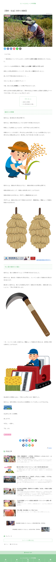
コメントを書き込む (28, 540)
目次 (26, 99)
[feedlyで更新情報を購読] (29, 445)
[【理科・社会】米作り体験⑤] (11, 49)
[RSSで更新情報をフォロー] (32, 445)
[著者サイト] (23, 445)
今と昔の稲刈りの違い (28, 104)
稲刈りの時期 (26, 102)
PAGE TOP (28, 552)
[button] (52, 288)
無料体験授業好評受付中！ (43, 260)
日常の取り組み (8, 434)
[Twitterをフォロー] (26, 445)
